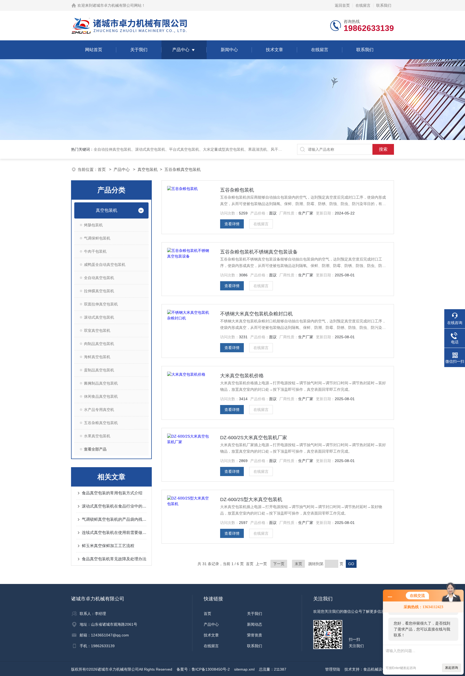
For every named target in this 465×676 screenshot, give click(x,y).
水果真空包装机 (97, 436)
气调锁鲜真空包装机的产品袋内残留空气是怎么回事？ (114, 519)
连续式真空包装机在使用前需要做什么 (114, 532)
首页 (102, 169)
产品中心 (180, 49)
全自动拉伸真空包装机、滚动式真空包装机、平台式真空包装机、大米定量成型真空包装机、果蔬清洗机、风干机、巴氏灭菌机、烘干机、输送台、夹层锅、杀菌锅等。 (233, 149)
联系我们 (383, 5)
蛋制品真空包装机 (99, 370)
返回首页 (342, 5)
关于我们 (138, 49)
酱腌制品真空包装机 (101, 383)
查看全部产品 (95, 449)
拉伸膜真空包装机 (99, 291)
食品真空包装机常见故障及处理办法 (114, 559)
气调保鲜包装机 (97, 238)
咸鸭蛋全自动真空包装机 (104, 264)
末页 (298, 564)
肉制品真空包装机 (99, 343)
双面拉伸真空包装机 (101, 304)
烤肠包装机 (93, 225)
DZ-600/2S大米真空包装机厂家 (253, 437)
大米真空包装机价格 (242, 375)
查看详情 (231, 224)
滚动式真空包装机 (99, 317)
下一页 (278, 564)
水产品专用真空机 (99, 409)
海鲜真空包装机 (97, 357)
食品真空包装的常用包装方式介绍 (112, 493)
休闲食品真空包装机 (101, 396)
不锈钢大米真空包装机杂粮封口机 (256, 313)
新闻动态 (254, 624)
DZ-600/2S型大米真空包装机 (251, 499)
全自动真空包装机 (99, 278)
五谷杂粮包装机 (237, 190)
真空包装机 (148, 169)
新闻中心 (229, 49)
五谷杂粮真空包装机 (182, 169)
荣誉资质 (254, 635)
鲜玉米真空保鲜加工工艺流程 (108, 545)
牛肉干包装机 (95, 251)
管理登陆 (332, 669)
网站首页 (93, 49)
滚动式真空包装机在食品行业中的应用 (114, 506)
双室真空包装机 (97, 330)
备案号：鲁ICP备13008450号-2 (203, 669)
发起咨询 (451, 668)
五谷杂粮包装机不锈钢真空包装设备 (259, 252)
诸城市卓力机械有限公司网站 (117, 5)
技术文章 (274, 49)
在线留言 (363, 5)
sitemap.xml (244, 669)
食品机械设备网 (376, 669)
